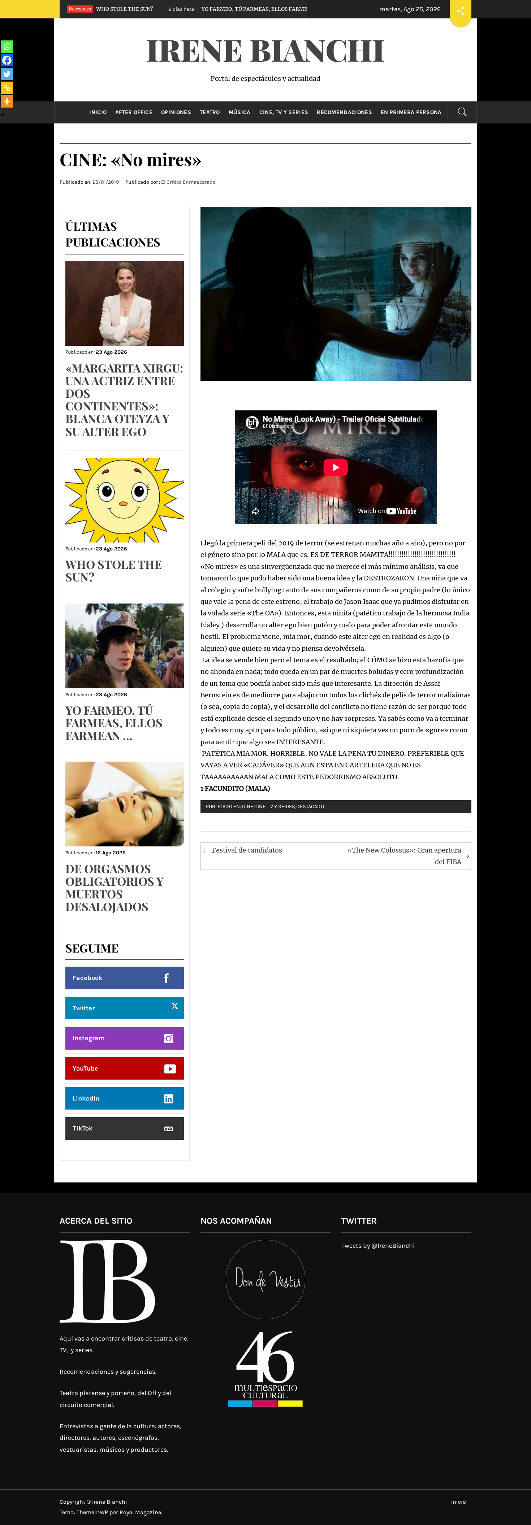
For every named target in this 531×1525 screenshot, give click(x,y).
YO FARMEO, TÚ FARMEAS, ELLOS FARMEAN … (195, 9)
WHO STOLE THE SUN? (113, 570)
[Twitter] (7, 74)
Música (240, 112)
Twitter (84, 1008)
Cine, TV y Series (283, 112)
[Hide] (3, 115)
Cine (247, 806)
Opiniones (176, 112)
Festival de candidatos (247, 850)
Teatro (210, 112)
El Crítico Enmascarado (188, 182)
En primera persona (411, 112)
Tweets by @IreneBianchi (378, 1246)
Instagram (89, 1038)
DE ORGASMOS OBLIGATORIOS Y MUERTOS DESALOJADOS (114, 887)
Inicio (98, 112)
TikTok (83, 1128)
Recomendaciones (344, 112)
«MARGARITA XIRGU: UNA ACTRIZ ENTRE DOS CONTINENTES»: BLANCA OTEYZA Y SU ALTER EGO (124, 399)
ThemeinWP (93, 1512)
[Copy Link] (7, 88)
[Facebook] (7, 60)
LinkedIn (86, 1098)
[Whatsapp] (7, 46)
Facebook (88, 978)
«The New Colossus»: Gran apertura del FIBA (404, 856)
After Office (133, 112)
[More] (7, 101)
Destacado (310, 806)
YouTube (85, 1068)
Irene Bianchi (265, 49)
